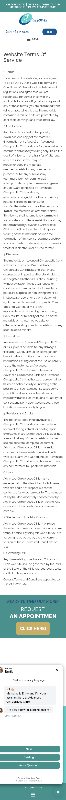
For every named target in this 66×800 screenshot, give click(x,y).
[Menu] (33, 794)
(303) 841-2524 (17, 31)
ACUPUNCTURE (46, 7)
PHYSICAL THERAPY (40, 4)
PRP (57, 4)
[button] (33, 628)
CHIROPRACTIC (16, 4)
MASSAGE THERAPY (22, 7)
